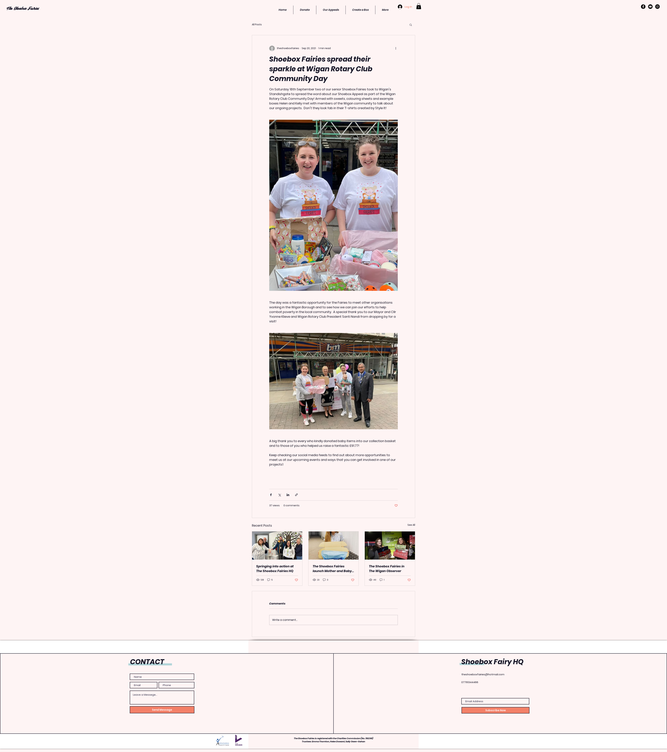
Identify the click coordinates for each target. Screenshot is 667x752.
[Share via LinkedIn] (288, 494)
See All (411, 525)
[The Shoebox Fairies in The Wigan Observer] (390, 545)
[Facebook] (643, 6)
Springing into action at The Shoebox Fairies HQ (275, 568)
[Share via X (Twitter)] (279, 494)
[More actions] (396, 48)
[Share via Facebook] (271, 494)
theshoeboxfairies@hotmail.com (482, 674)
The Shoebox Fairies (22, 8)
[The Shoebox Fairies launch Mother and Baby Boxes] (333, 545)
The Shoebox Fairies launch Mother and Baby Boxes (332, 568)
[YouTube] (650, 6)
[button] (418, 6)
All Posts (257, 24)
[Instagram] (657, 6)
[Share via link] (296, 494)
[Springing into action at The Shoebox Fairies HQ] (277, 545)
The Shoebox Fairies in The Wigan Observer (386, 568)
